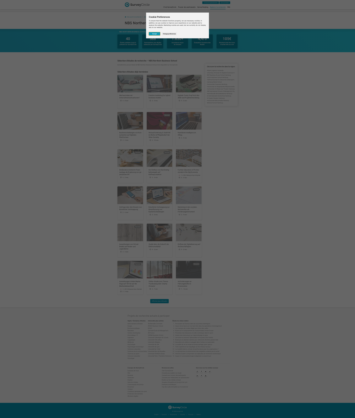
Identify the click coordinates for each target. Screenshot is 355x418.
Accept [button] (154, 34)
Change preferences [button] (169, 34)
